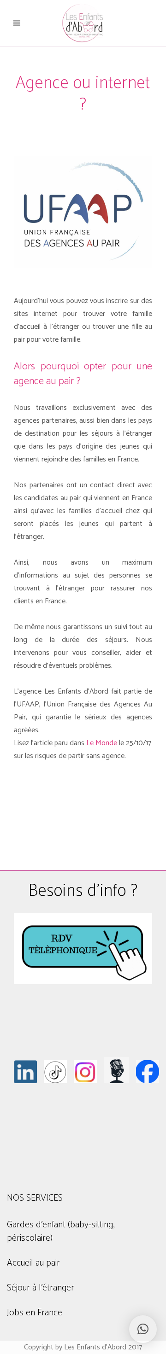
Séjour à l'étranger (40, 1288)
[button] (143, 1329)
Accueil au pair (33, 1263)
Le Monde (101, 743)
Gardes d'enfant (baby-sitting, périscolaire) (60, 1231)
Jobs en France (34, 1312)
